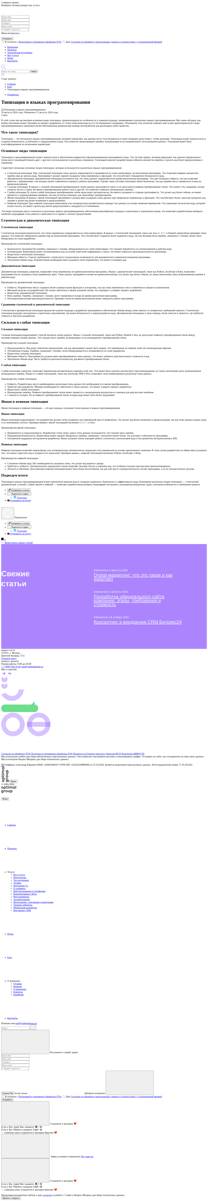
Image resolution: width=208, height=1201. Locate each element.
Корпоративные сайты (25, 894)
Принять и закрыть (11, 1198)
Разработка (13, 94)
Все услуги (13, 55)
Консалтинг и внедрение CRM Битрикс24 (138, 621)
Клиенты (18, 992)
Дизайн (17, 883)
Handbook (18, 994)
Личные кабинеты (22, 905)
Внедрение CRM (22, 910)
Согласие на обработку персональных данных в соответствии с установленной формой (116, 42)
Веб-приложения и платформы (29, 891)
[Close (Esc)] (7, 513)
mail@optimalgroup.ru (32, 666)
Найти (34, 71)
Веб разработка (21, 896)
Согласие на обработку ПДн (16, 753)
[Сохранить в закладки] (2, 540)
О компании (19, 989)
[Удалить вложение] (130, 1083)
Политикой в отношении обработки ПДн (39, 42)
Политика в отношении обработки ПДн (52, 753)
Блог (10, 957)
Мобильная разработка (25, 907)
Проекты (12, 50)
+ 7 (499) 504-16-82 (11, 666)
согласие (47, 1195)
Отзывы (17, 983)
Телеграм (21, 497)
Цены (10, 58)
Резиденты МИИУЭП (133, 753)
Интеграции (19, 877)
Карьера (17, 986)
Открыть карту (9, 658)
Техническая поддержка (19, 52)
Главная (11, 825)
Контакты (12, 61)
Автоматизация (21, 899)
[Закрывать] (25, 1042)
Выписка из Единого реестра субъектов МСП (97, 753)
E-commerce (19, 888)
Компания (12, 47)
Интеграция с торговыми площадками (33, 902)
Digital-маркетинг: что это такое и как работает (133, 576)
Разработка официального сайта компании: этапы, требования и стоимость (129, 600)
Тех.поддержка (21, 880)
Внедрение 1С (20, 885)
